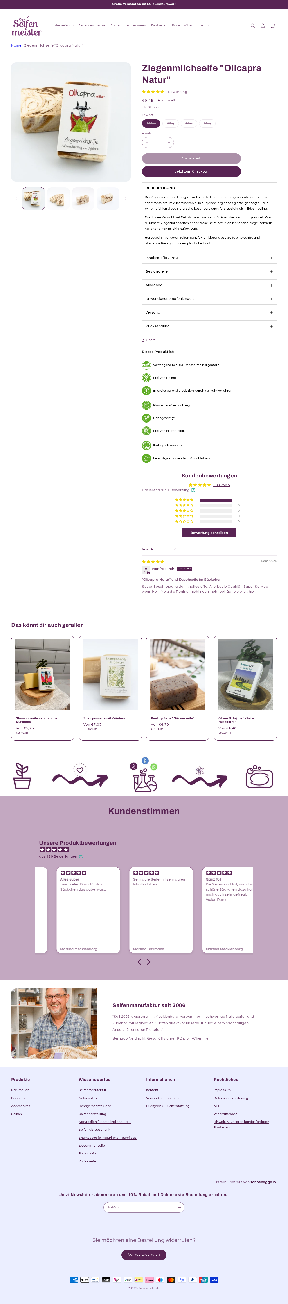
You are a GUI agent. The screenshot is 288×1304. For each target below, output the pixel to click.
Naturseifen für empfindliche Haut (105, 1121)
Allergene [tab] (154, 285)
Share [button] (151, 340)
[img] (153, 562)
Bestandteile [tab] (157, 271)
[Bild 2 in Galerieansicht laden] (58, 198)
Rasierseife (87, 1153)
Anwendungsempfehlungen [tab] (170, 298)
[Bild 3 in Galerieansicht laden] (83, 198)
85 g (210, 125)
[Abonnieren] (179, 1207)
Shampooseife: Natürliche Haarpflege (108, 1137)
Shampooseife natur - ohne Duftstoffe (36, 720)
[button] (62, 25)
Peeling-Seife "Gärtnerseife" (172, 718)
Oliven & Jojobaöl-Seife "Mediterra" (236, 720)
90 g (191, 125)
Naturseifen (20, 1090)
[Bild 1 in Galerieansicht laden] (33, 198)
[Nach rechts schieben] (126, 199)
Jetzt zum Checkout (191, 171)
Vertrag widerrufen (144, 1254)
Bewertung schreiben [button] (209, 533)
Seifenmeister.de (149, 1288)
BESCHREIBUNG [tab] (160, 188)
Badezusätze (21, 1098)
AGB (217, 1106)
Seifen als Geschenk (94, 1129)
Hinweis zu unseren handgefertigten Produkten (241, 1124)
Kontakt (152, 1090)
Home (16, 45)
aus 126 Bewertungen (58, 856)
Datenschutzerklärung (231, 1098)
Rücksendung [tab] (158, 326)
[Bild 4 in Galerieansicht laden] (108, 198)
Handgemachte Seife (95, 1106)
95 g (173, 125)
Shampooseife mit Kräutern (104, 718)
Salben (16, 1114)
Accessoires (20, 1106)
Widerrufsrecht (225, 1114)
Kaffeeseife (87, 1161)
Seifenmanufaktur (92, 1090)
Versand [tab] (153, 312)
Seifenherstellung (92, 1114)
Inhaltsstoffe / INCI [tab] (162, 258)
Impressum (222, 1090)
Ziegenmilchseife (92, 1145)
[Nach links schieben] (16, 199)
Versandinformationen (163, 1098)
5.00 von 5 (221, 485)
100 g (153, 125)
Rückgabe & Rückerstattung (167, 1106)
